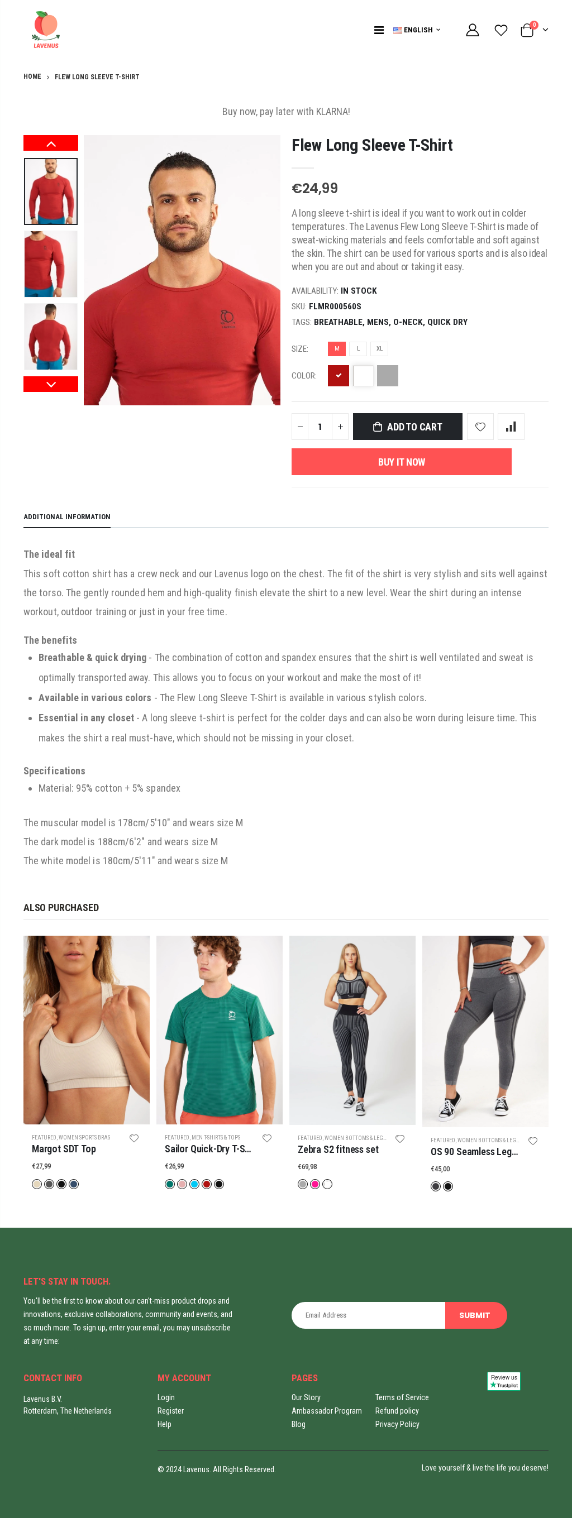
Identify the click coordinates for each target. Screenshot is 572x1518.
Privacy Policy (397, 1424)
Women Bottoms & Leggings (362, 1138)
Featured (44, 1137)
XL (379, 348)
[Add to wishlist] (480, 426)
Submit (475, 1315)
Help (164, 1424)
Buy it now (401, 462)
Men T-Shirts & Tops (216, 1137)
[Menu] (379, 30)
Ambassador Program (327, 1410)
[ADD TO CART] (131, 954)
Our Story (306, 1397)
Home (32, 76)
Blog (299, 1424)
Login (166, 1397)
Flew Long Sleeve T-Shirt (372, 145)
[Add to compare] (511, 426)
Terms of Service (402, 1397)
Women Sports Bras (84, 1137)
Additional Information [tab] (67, 517)
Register (171, 1410)
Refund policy (397, 1410)
